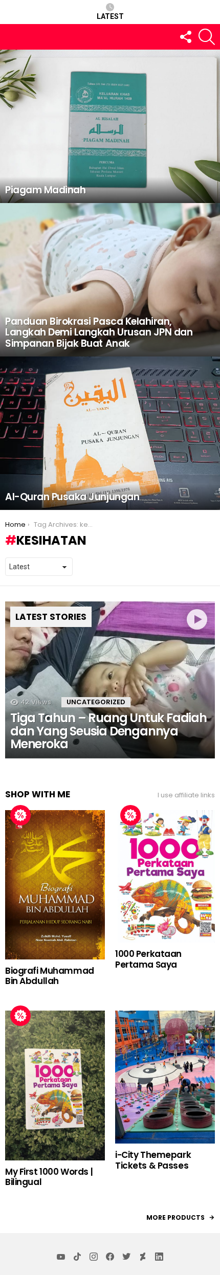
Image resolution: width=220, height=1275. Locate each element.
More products (175, 1217)
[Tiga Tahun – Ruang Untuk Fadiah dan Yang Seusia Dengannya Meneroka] (110, 680)
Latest (110, 16)
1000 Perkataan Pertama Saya (148, 959)
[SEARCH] (207, 37)
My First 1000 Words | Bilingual (49, 1177)
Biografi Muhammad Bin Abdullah (49, 976)
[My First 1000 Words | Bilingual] (55, 1085)
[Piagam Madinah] (110, 126)
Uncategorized (96, 702)
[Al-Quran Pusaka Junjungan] (110, 433)
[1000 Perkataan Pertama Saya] (165, 876)
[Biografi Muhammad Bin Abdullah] (55, 884)
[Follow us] (185, 37)
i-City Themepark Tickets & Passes (153, 1160)
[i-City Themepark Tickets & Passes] (165, 1077)
